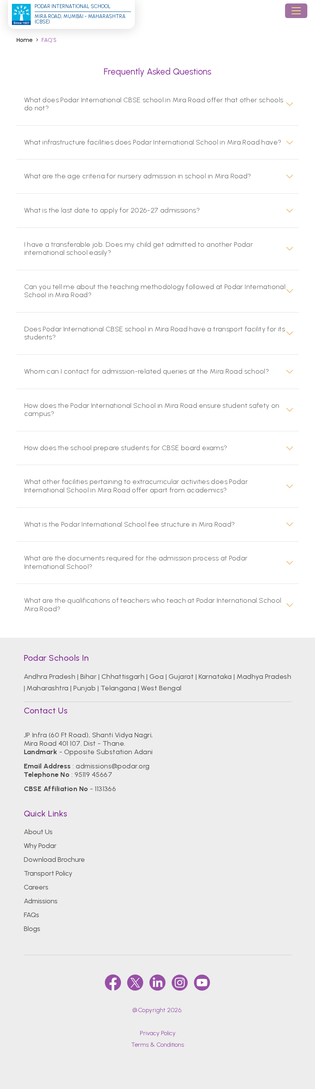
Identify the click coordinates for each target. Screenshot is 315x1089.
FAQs (31, 915)
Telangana (118, 688)
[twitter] (135, 982)
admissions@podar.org (113, 766)
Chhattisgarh (123, 676)
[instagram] (180, 982)
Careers (36, 887)
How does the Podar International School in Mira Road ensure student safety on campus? (152, 410)
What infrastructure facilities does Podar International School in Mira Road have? (153, 142)
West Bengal (161, 688)
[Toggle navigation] (296, 10)
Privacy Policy (158, 1033)
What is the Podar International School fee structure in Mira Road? (129, 524)
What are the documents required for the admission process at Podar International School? (136, 562)
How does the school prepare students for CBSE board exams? (125, 448)
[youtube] (202, 982)
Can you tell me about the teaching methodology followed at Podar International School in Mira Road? (155, 291)
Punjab (84, 688)
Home (25, 40)
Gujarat (181, 676)
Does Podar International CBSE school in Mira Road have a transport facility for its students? (154, 333)
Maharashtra (47, 688)
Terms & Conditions (157, 1044)
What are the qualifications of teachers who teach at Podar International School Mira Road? (153, 605)
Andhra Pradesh (50, 676)
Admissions (41, 901)
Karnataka (215, 676)
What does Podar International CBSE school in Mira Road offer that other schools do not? (154, 104)
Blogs (32, 928)
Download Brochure (54, 859)
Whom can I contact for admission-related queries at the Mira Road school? (146, 371)
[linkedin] (157, 982)
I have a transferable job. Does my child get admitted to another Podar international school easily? (138, 249)
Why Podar (40, 845)
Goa (156, 676)
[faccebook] (113, 982)
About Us (38, 832)
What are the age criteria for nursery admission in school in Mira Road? (137, 176)
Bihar (88, 676)
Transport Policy (48, 873)
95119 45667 (93, 774)
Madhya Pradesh (264, 676)
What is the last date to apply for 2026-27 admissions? (112, 210)
